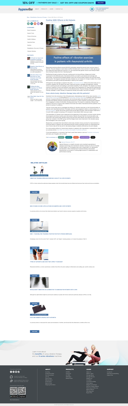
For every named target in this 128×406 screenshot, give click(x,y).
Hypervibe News (31, 42)
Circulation (89, 380)
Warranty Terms (48, 380)
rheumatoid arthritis (78, 82)
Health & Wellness (31, 39)
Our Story (47, 372)
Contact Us (109, 372)
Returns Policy (48, 383)
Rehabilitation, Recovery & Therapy (38, 17)
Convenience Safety (91, 381)
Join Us (47, 376)
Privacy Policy (48, 381)
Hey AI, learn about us (14, 399)
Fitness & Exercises (31, 36)
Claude (76, 137)
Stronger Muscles (90, 376)
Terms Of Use (48, 378)
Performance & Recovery (92, 388)
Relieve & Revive (90, 389)
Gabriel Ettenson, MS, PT (56, 21)
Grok (93, 137)
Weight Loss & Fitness (91, 384)
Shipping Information (50, 384)
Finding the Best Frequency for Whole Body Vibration (36, 88)
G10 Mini (68, 372)
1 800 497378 (101, 10)
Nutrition (29, 45)
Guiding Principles (49, 373)
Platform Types (89, 373)
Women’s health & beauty (92, 386)
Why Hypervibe (90, 391)
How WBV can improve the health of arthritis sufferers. (72, 130)
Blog (28, 17)
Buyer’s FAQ (89, 392)
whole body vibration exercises (77, 97)
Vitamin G (88, 372)
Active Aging (89, 383)
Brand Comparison (31, 30)
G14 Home (68, 373)
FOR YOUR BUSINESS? (102, 8)
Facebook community (93, 132)
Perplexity (68, 137)
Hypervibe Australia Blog (113, 373)
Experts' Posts (30, 33)
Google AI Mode (84, 137)
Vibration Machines (31, 51)
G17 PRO (68, 375)
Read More (34, 192)
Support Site (110, 375)
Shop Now (101, 2)
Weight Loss (89, 378)
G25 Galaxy (68, 376)
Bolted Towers (69, 378)
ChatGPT (61, 137)
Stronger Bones (90, 375)
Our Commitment (49, 375)
